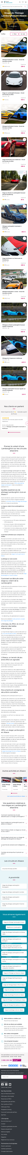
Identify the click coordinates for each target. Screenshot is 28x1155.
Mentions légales (5, 1131)
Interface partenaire (6, 1148)
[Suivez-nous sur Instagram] (6, 1084)
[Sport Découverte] (8, 2)
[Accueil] (1, 10)
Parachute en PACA (6, 1099)
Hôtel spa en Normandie (7, 1096)
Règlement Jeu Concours (7, 1139)
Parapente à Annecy (6, 1109)
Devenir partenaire (6, 1146)
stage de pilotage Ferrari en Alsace (11, 751)
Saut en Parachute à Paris (8, 1093)
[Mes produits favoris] (23, 2)
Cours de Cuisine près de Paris (9, 1112)
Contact (3, 1123)
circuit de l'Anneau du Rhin (9, 633)
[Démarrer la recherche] (25, 6)
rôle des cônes (10, 723)
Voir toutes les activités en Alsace (16, 796)
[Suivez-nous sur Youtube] (10, 1084)
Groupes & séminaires (6, 1151)
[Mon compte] (20, 2)
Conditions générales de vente (9, 1126)
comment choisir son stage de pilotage (16, 501)
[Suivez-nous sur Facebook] (2, 1084)
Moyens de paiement (6, 1129)
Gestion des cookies (6, 1087)
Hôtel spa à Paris (5, 1107)
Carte (24, 34)
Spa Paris (3, 1115)
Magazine (3, 1137)
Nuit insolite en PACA (6, 1104)
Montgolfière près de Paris (8, 1101)
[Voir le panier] (26, 2)
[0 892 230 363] (14, 1060)
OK (25, 1076)
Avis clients (4, 1134)
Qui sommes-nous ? (6, 1121)
